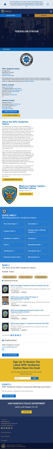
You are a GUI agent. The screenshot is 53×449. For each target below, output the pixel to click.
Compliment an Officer (7, 108)
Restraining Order (34, 245)
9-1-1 (12, 102)
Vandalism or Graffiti (11, 238)
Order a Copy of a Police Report (31, 1)
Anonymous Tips (34, 251)
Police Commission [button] (5, 436)
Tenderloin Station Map (8, 75)
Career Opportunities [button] (6, 432)
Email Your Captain (27, 194)
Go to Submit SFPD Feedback (11, 115)
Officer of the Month (9, 277)
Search (28, 14)
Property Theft (9, 231)
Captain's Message (40, 277)
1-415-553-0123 (17, 104)
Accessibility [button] (4, 440)
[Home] (3, 11)
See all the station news (10, 355)
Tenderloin (7, 11)
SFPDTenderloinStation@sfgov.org (13, 90)
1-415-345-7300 (9, 87)
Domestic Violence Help (12, 257)
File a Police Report (15, 1)
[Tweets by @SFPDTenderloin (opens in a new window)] (3, 350)
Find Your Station (10, 15)
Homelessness (8, 251)
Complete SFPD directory (10, 111)
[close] (47, 4)
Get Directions (6, 74)
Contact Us (44, 15)
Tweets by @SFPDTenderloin (16, 347)
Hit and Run (32, 224)
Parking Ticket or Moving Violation (37, 231)
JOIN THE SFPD (26, 411)
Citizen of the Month (25, 277)
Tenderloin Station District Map (12, 179)
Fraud (6, 245)
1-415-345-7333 (16, 91)
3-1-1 (15, 105)
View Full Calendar (9, 396)
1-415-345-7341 (13, 94)
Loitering (31, 238)
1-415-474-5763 (17, 88)
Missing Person (33, 257)
